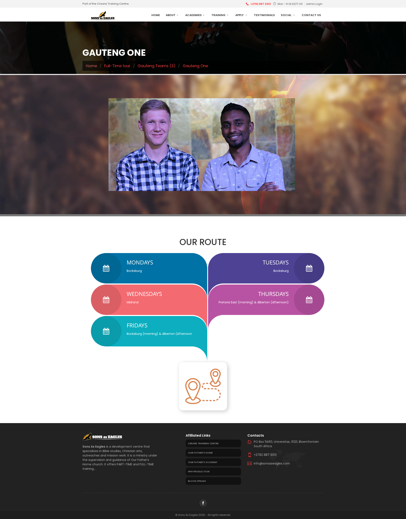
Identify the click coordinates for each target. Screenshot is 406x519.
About (171, 15)
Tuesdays (276, 262)
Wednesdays (144, 294)
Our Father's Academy (202, 462)
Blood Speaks (197, 481)
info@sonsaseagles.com (272, 463)
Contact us (311, 15)
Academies (193, 15)
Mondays (140, 262)
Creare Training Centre (203, 443)
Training (218, 15)
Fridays (137, 325)
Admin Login (314, 4)
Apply (239, 15)
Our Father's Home (200, 452)
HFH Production (199, 471)
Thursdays (273, 294)
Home (155, 15)
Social (286, 15)
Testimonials (264, 15)
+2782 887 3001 (260, 4)
